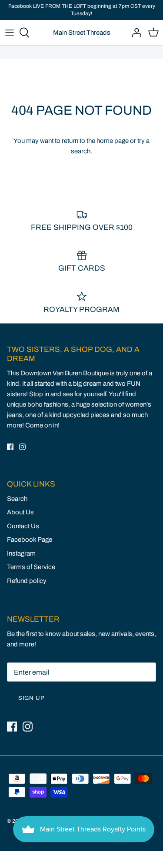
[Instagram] (22, 447)
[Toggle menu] (9, 32)
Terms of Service (31, 566)
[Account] (134, 32)
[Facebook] (10, 447)
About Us (20, 512)
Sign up (31, 698)
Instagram (21, 553)
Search (17, 498)
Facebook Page (29, 539)
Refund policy (27, 580)
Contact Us (23, 526)
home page (112, 140)
